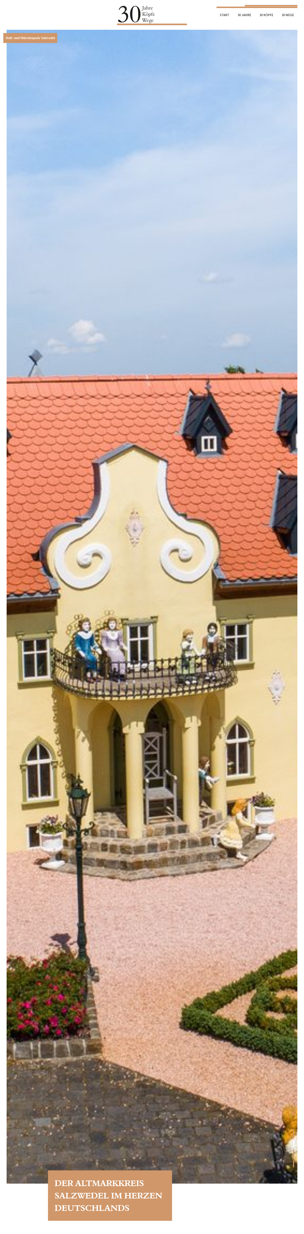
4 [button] (293, 1164)
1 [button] (293, 1134)
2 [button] (293, 1144)
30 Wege (288, 15)
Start (224, 15)
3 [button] (293, 1154)
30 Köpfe (266, 15)
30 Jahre (244, 15)
